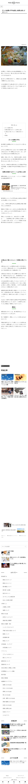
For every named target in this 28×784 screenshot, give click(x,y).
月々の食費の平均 (9, 127)
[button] (25, 546)
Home (7, 775)
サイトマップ (21, 775)
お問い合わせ (14, 779)
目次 (12, 125)
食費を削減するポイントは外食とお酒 (13, 129)
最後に (6, 135)
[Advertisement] (14, 29)
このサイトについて (7, 777)
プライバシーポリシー (20, 777)
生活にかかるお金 (6, 365)
